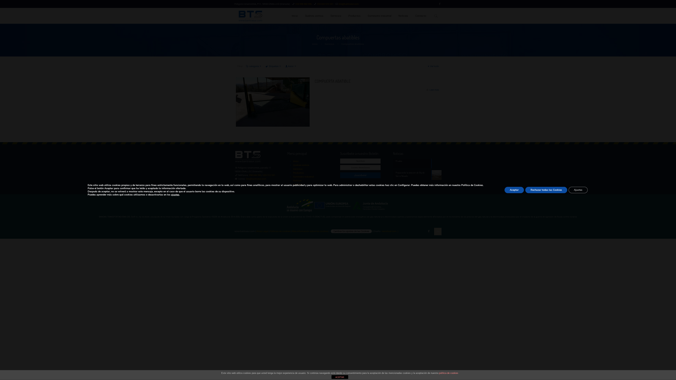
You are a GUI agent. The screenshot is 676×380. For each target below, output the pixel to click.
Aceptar (514, 190)
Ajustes (578, 190)
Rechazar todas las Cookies (546, 190)
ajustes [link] (175, 194)
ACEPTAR (339, 377)
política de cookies (448, 373)
